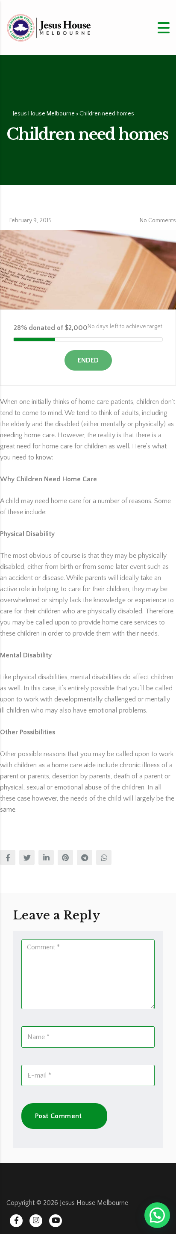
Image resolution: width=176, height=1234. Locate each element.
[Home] (49, 27)
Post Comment (58, 1116)
